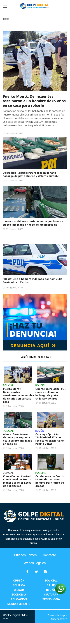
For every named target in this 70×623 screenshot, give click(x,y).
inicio (6, 19)
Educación (19, 599)
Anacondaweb (59, 619)
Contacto (49, 555)
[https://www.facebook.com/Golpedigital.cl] (27, 573)
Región (51, 590)
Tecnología (51, 599)
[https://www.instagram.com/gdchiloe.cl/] (46, 573)
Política (19, 585)
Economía (19, 594)
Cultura (50, 594)
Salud (51, 585)
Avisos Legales (35, 563)
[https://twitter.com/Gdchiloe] (36, 573)
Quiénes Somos (25, 555)
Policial (51, 580)
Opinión (18, 580)
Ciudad (19, 590)
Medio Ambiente (18, 604)
